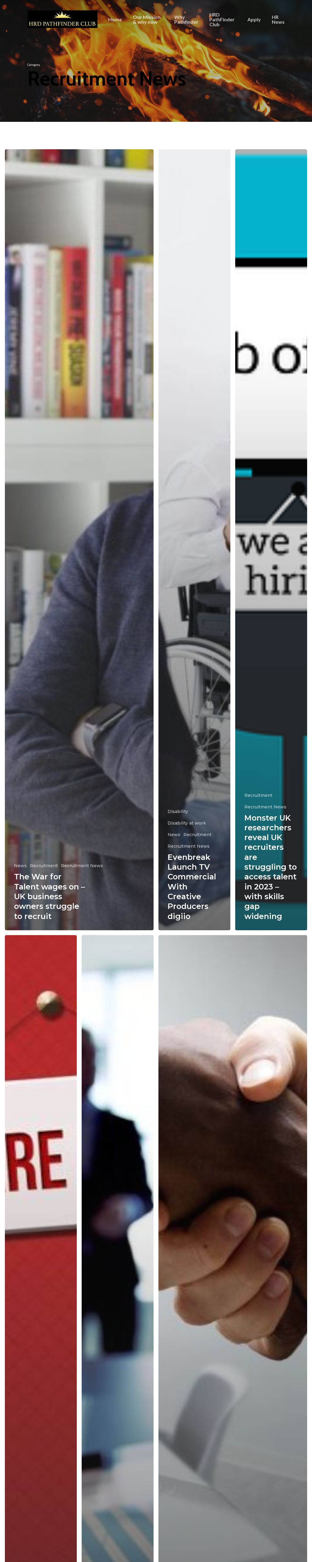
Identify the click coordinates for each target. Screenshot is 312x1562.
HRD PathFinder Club (222, 19)
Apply (254, 19)
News (20, 865)
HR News (278, 19)
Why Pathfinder (186, 19)
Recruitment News (82, 865)
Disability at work (187, 823)
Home (115, 19)
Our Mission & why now (147, 19)
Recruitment (44, 865)
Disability (178, 811)
